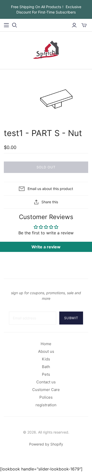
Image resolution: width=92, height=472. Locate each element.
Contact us (46, 382)
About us (46, 351)
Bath (46, 366)
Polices (46, 397)
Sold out (46, 167)
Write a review (46, 246)
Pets (46, 374)
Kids (46, 359)
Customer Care (46, 389)
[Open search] (14, 25)
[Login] (74, 25)
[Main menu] (6, 25)
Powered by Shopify (46, 444)
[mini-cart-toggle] (84, 25)
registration (46, 404)
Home (46, 343)
